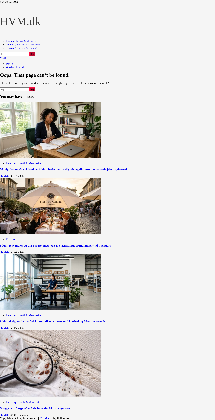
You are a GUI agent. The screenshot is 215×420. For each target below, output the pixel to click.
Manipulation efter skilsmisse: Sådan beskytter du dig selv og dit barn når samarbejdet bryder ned (63, 169)
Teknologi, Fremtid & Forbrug (21, 48)
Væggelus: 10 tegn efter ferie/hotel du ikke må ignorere (35, 408)
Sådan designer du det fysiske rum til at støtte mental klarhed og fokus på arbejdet (53, 321)
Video (3, 57)
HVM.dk (20, 21)
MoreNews (46, 418)
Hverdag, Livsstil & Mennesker (22, 41)
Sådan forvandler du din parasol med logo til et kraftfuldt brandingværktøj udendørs (55, 245)
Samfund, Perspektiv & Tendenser (23, 44)
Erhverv (10, 239)
